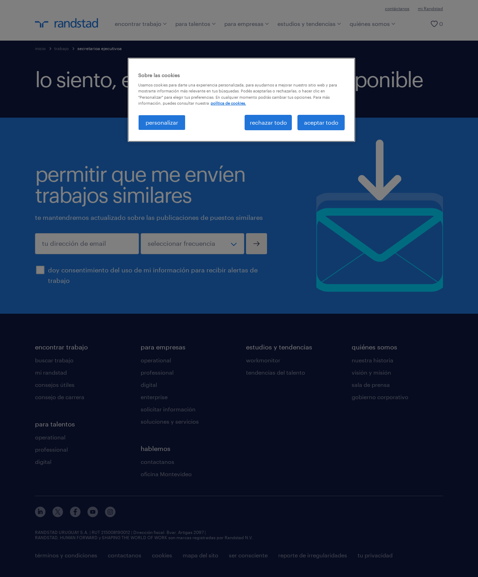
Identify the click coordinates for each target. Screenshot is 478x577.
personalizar (162, 122)
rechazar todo (268, 122)
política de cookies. (228, 103)
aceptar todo (321, 122)
